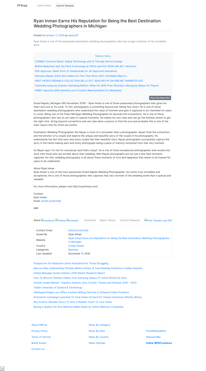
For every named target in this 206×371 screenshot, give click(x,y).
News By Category (99, 324)
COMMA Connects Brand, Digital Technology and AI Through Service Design (78, 61)
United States (76, 245)
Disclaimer (90, 220)
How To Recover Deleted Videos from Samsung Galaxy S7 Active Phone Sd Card (80, 277)
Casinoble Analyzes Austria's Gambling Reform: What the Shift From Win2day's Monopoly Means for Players (97, 85)
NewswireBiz (153, 336)
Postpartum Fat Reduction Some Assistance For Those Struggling (71, 263)
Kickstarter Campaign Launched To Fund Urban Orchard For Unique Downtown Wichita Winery (88, 297)
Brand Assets (39, 342)
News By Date (97, 330)
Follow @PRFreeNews (159, 342)
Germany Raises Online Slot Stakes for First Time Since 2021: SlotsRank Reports (81, 75)
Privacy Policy (40, 330)
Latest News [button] (44, 5)
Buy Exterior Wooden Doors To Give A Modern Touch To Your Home (73, 301)
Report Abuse (107, 220)
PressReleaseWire (156, 330)
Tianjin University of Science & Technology (58, 287)
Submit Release (65, 5)
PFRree (22, 5)
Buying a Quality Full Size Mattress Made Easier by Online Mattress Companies (79, 306)
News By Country (99, 336)
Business (73, 249)
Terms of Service (41, 336)
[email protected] (51, 200)
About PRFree (39, 324)
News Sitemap (97, 342)
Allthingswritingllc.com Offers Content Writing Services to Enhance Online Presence (81, 292)
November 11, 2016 (53, 35)
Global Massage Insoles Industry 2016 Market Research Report (69, 272)
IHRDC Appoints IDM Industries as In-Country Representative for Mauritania (78, 90)
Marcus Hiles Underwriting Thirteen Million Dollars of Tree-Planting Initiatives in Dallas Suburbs (88, 268)
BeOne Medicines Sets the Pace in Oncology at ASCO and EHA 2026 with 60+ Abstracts (85, 66)
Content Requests (130, 220)
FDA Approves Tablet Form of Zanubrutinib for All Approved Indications (76, 71)
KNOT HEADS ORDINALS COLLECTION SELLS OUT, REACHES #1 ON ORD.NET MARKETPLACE (89, 80)
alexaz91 (73, 35)
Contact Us (38, 348)
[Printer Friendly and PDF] (158, 220)
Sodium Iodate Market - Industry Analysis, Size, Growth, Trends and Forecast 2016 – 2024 (85, 282)
